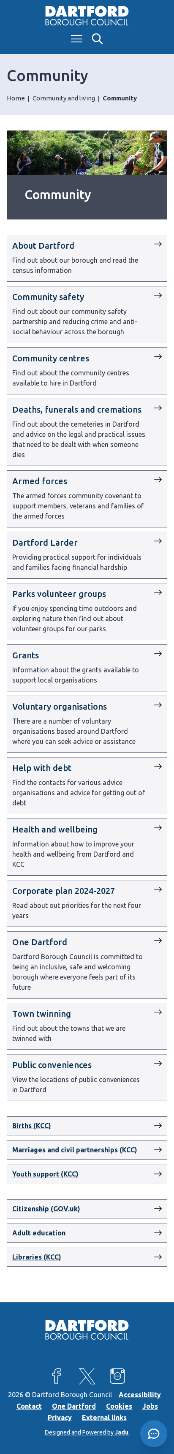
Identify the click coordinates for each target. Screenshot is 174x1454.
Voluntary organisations (59, 706)
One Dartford (39, 942)
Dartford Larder (45, 542)
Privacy (60, 1417)
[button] (153, 1433)
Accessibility (140, 1395)
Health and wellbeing (55, 829)
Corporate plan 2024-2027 (63, 891)
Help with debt (41, 768)
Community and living (64, 98)
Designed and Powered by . (87, 1432)
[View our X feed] (87, 1376)
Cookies (119, 1406)
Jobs (150, 1406)
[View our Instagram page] (117, 1376)
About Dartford (43, 245)
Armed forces (39, 481)
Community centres (50, 358)
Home (16, 98)
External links (104, 1417)
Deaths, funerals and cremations (76, 409)
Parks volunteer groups (59, 594)
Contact (29, 1406)
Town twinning (41, 1013)
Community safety (48, 297)
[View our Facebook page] (56, 1376)
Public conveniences (52, 1065)
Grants (25, 655)
